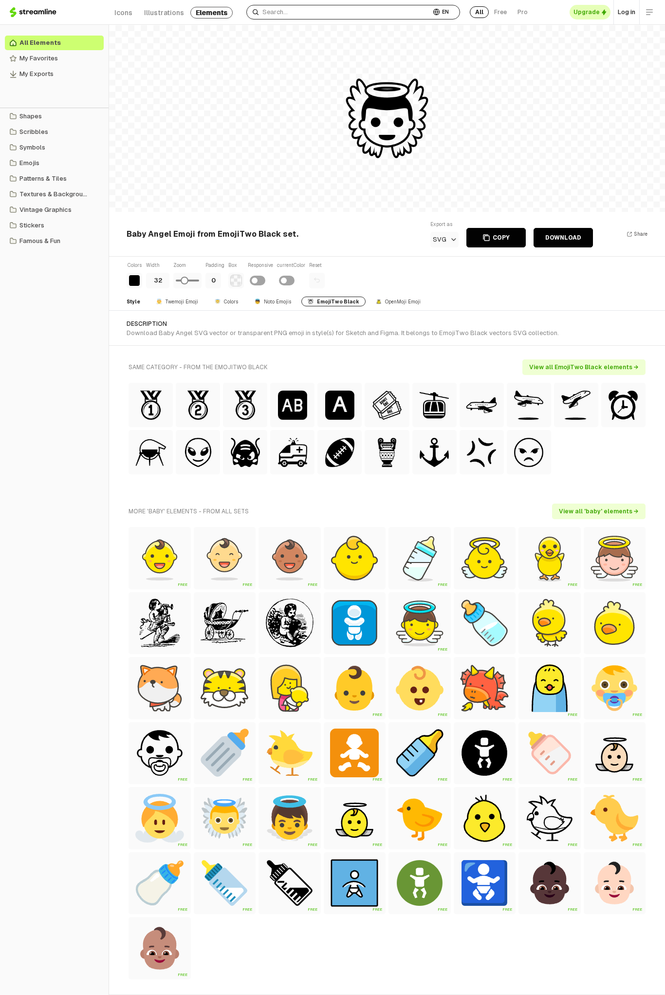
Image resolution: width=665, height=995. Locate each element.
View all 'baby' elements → (599, 511)
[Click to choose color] (134, 280)
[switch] (257, 280)
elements (211, 13)
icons (123, 13)
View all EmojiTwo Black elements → (584, 367)
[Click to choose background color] (236, 280)
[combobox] (338, 12)
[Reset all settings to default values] (317, 280)
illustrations (164, 13)
